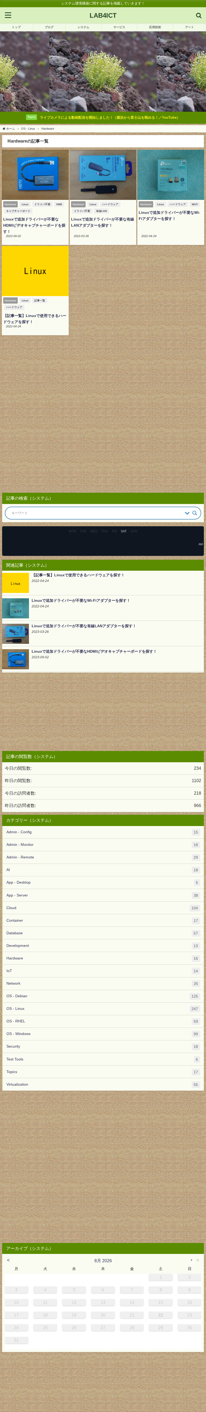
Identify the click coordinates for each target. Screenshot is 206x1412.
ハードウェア (110, 204)
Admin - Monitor (102, 845)
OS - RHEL (102, 1021)
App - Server (102, 895)
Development (102, 946)
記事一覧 (39, 300)
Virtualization (102, 1084)
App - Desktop (102, 882)
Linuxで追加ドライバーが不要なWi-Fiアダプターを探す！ (81, 600)
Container (102, 920)
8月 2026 (103, 1260)
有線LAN (101, 211)
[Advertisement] (103, 415)
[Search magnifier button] (194, 513)
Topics (102, 1072)
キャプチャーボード (18, 211)
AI (102, 870)
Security (102, 1046)
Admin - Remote (102, 857)
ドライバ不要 (42, 204)
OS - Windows (102, 1034)
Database (102, 933)
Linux (25, 204)
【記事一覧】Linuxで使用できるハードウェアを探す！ (78, 575)
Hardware (102, 958)
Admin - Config (102, 832)
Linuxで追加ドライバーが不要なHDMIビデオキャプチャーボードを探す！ (34, 225)
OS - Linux (102, 1009)
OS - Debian (102, 996)
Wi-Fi (195, 204)
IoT (102, 971)
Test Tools (102, 1059)
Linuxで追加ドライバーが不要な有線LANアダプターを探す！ (84, 626)
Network (102, 983)
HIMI (59, 204)
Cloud (102, 908)
